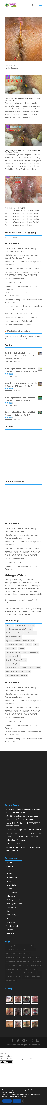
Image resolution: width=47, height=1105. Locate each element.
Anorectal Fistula (29, 950)
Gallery (9, 888)
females (28, 645)
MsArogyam (30, 608)
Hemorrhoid (23, 965)
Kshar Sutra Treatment (27, 973)
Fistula (8, 881)
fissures (21, 648)
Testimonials (11, 922)
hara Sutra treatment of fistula (16, 652)
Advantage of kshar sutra (14, 946)
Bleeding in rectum (23, 954)
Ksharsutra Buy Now (12, 664)
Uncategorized (12, 926)
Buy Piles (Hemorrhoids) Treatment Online (20, 641)
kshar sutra (33, 969)
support (27, 614)
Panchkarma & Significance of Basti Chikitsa (22, 268)
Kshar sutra (10, 896)
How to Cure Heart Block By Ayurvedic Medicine (23, 306)
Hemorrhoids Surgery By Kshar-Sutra (19, 321)
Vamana (9, 930)
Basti (8, 870)
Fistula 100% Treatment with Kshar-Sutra (21, 317)
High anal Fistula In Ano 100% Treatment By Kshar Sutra (23, 151)
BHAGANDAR (10, 954)
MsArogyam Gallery (14, 903)
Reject (17, 1101)
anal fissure (9, 625)
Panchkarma (11, 907)
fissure (36, 645)
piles (7, 671)
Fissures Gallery (12, 877)
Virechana (10, 933)
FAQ (27, 611)
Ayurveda (10, 866)
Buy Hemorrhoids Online (14, 633)
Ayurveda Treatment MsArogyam (18, 325)
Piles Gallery (11, 915)
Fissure (9, 873)
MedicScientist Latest (19, 331)
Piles (8, 911)
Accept (7, 1101)
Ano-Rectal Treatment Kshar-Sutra (18, 313)
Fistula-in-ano (11, 65)
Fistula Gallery (11, 885)
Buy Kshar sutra (30, 633)
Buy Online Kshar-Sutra (13, 637)
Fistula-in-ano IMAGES (15, 208)
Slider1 (9, 918)
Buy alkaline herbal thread (25, 625)
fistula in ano (36, 961)
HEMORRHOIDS (35, 965)
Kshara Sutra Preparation (14, 278)
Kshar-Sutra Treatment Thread (16, 660)
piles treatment (11, 981)
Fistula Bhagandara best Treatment (18, 961)
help (11, 603)
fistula (37, 957)
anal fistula (29, 946)
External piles (27, 957)
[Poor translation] (9, 1062)
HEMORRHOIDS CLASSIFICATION (16, 969)
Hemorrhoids (33, 652)
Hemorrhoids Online (13, 656)
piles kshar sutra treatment (32, 977)
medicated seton (34, 668)
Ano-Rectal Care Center (14, 950)
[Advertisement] (23, 453)
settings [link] (27, 1096)
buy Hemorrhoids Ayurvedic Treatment (19, 629)
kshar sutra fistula (12, 973)
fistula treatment (11, 965)
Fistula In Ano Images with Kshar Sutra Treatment (22, 99)
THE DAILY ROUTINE (13, 282)
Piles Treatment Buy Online (20, 671)
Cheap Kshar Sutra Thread (15, 645)
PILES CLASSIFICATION (13, 977)
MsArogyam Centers (14, 900)
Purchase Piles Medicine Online (16, 675)
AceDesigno (22, 1044)
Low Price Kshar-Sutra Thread (16, 668)
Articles (9, 862)
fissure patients (11, 648)
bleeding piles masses (13, 957)
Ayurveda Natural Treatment (16, 310)
